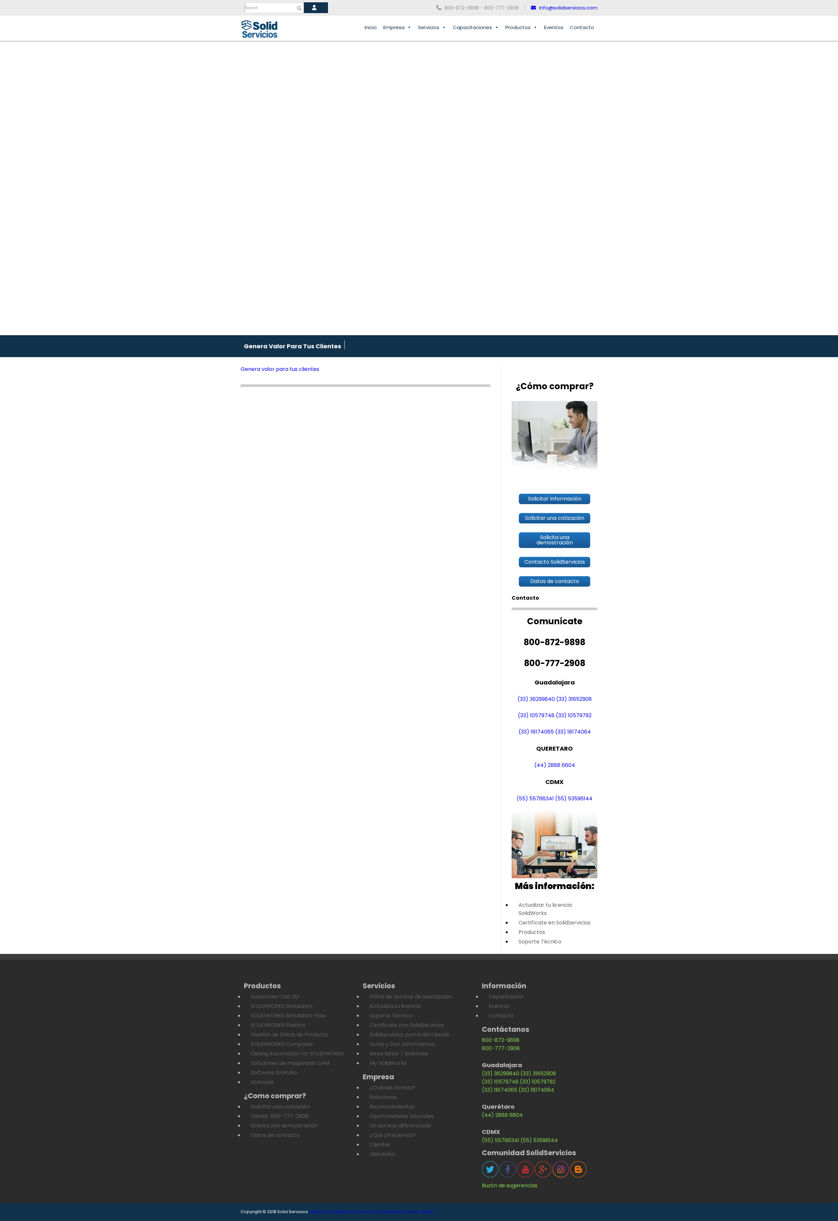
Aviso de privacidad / (385, 1212)
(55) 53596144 (573, 798)
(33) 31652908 (574, 699)
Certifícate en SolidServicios (555, 922)
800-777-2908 (501, 1048)
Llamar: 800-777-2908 (280, 1116)
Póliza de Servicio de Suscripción (411, 996)
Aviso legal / (422, 1212)
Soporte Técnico (540, 941)
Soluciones (383, 1097)
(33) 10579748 (536, 715)
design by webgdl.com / (335, 1212)
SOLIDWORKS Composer (282, 1044)
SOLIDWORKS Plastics (278, 1025)
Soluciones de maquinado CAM (290, 1063)
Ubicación (382, 1154)
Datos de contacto (275, 1135)
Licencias (262, 1082)
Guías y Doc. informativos (402, 1044)
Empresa (394, 27)
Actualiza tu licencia (395, 1006)
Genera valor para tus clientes (280, 369)
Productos (518, 27)
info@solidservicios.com (568, 7)
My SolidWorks (388, 1063)
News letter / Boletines (399, 1053)
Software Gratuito (274, 1072)
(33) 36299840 (536, 699)
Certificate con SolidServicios (407, 1025)
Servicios (428, 27)
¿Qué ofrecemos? (393, 1135)
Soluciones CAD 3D (275, 996)
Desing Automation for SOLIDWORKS (297, 1053)
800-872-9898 (500, 1040)
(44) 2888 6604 (554, 765)
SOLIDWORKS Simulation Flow (288, 1015)
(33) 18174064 (573, 732)
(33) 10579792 (574, 715)
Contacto (582, 27)
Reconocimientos (392, 1106)
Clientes (380, 1144)
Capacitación (506, 996)
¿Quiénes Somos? (392, 1087)
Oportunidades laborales (402, 1116)
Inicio (371, 27)
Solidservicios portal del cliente (409, 1034)
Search (251, 8)
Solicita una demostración (284, 1125)
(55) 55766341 (535, 798)
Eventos (553, 27)
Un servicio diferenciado (400, 1125)
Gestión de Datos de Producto (289, 1034)
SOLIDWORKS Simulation (281, 1006)
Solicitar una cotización (280, 1106)
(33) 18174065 (536, 732)
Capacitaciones (472, 27)
